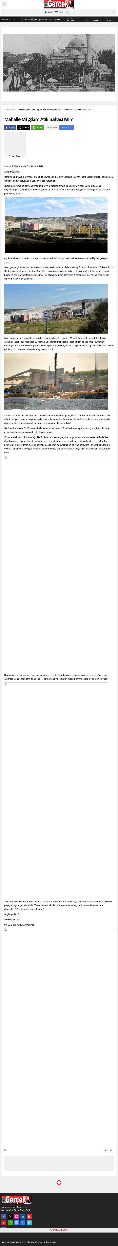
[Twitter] (10, 1216)
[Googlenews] (16, 1222)
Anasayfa (11, 110)
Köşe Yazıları (41, 110)
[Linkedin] (22, 1216)
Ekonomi (31, 110)
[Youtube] (29, 1216)
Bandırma (22, 110)
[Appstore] (22, 1222)
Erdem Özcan (15, 156)
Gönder (39, 127)
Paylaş (12, 127)
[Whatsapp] (10, 1222)
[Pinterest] (3, 1222)
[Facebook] (3, 1216)
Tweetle (25, 127)
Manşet (50, 110)
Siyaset (57, 110)
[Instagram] (16, 1216)
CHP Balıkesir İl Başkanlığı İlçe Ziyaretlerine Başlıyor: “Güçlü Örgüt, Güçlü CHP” (41, 19)
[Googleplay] (29, 1222)
